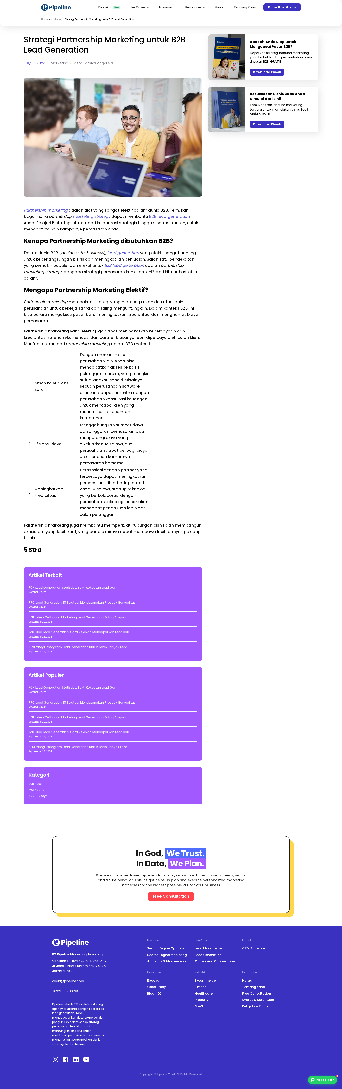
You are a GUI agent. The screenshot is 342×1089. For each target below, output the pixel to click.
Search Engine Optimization (169, 948)
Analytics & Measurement (168, 961)
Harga (219, 7)
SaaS (199, 1006)
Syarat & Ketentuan (258, 1000)
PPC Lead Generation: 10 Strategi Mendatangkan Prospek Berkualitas (81, 602)
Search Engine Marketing (167, 955)
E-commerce (205, 980)
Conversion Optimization (215, 961)
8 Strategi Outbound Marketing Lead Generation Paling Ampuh (77, 617)
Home (44, 19)
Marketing (57, 19)
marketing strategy (91, 216)
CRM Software (253, 948)
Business (35, 784)
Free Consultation (256, 993)
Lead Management (210, 948)
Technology (37, 796)
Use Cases (137, 7)
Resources (193, 7)
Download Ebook (267, 72)
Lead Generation (208, 955)
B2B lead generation (169, 216)
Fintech (200, 987)
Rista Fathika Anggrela (93, 63)
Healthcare (204, 993)
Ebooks (153, 980)
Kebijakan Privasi (255, 1006)
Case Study (156, 987)
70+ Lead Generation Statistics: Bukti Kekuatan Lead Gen (72, 587)
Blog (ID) (154, 993)
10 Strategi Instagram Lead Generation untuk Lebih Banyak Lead (77, 647)
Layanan (165, 7)
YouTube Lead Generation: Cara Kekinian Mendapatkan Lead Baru (79, 632)
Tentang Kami (245, 7)
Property (201, 1000)
